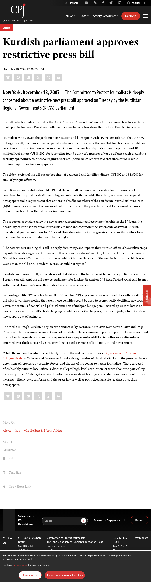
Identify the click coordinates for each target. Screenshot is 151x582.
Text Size (14, 473)
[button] (144, 3)
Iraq (17, 431)
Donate (139, 520)
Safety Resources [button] (104, 16)
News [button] (69, 16)
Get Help (130, 16)
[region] (75, 566)
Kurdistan (10, 450)
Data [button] (83, 16)
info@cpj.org (141, 537)
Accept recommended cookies (65, 575)
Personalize (30, 575)
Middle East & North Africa (43, 431)
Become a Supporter (107, 520)
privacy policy (20, 565)
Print (12, 458)
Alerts (6, 27)
